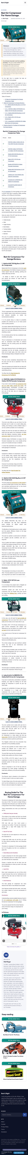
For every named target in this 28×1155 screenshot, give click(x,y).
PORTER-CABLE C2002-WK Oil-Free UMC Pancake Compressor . (16, 143)
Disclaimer (4, 1132)
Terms (3, 1129)
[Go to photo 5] (16, 943)
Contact (3, 1124)
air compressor (7, 191)
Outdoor (3, 10)
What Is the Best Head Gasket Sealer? (13, 1079)
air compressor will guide (11, 900)
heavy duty (5, 737)
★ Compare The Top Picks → (6, 1152)
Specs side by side (19, 1152)
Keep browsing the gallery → (14, 946)
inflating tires (13, 593)
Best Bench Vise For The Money (11, 1035)
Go (24, 1114)
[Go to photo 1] (11, 943)
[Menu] (25, 2)
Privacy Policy (4, 1126)
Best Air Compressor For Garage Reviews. (13, 103)
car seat (4, 630)
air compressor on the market (17, 482)
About (2, 1121)
